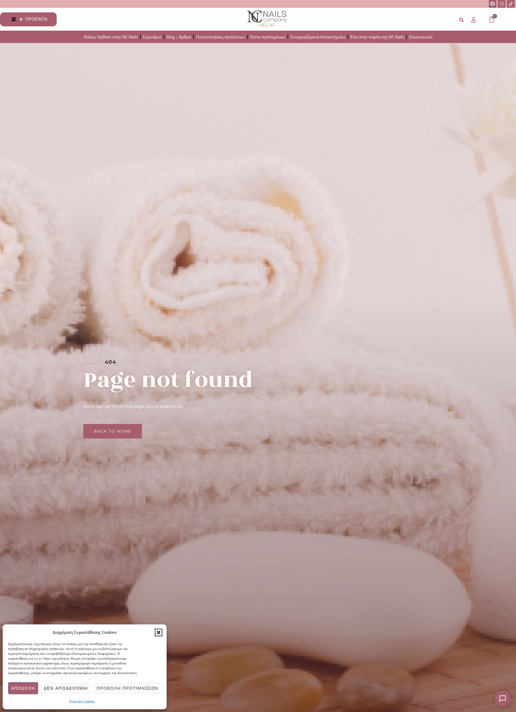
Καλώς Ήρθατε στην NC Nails (111, 36)
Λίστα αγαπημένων (267, 36)
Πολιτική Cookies (82, 701)
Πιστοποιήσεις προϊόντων (220, 36)
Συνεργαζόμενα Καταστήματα (317, 36)
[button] (158, 632)
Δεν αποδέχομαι (66, 688)
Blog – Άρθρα (178, 36)
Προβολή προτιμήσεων (127, 688)
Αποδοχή (23, 688)
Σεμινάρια (152, 36)
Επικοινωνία (420, 36)
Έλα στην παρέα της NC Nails (377, 36)
